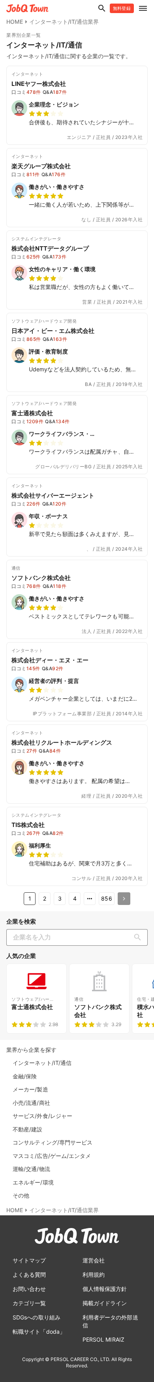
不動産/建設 (28, 1129)
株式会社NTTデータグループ (50, 248)
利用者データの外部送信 (110, 1321)
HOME (14, 21)
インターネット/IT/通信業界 (64, 21)
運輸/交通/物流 (31, 1168)
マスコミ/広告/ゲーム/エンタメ (52, 1155)
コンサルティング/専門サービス (53, 1142)
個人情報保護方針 (105, 1288)
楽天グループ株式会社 (41, 166)
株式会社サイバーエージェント (52, 495)
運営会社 (94, 1260)
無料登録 (122, 8)
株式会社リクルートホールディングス (61, 742)
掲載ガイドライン (105, 1303)
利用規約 (94, 1274)
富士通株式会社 (32, 413)
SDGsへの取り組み (36, 1317)
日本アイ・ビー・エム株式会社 (52, 331)
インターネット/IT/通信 (42, 1062)
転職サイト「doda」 (39, 1331)
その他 (21, 1195)
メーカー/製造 (30, 1089)
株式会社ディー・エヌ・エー (49, 660)
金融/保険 (25, 1076)
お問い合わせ (29, 1288)
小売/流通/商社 (31, 1102)
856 (106, 898)
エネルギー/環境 (33, 1182)
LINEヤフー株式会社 (38, 83)
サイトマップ (29, 1260)
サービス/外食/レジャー (42, 1115)
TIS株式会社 (28, 825)
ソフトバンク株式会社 (41, 578)
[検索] (139, 937)
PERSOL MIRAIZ (103, 1339)
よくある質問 (29, 1274)
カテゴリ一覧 (29, 1303)
